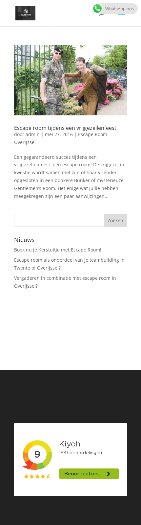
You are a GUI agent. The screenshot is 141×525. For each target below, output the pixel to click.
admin (33, 134)
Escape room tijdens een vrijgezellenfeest (65, 127)
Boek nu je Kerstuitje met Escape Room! (57, 250)
